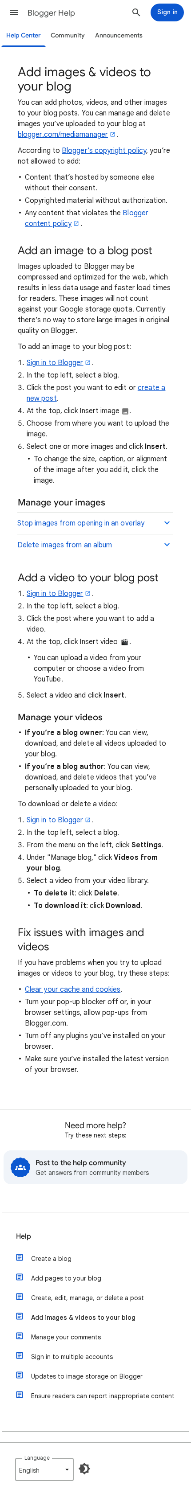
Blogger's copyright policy (104, 150)
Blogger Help (51, 13)
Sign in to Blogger (55, 362)
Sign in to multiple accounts (72, 1357)
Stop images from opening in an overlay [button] (80, 523)
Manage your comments (66, 1337)
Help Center (23, 35)
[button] (14, 12)
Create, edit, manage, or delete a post (87, 1298)
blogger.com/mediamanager (63, 134)
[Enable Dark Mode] (84, 1468)
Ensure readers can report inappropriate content (103, 1396)
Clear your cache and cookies (72, 989)
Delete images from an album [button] (64, 545)
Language (37, 1457)
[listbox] (44, 1469)
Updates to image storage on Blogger (87, 1376)
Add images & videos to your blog (83, 1318)
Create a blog (51, 1259)
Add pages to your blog (66, 1278)
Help (23, 1236)
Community (68, 35)
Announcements (119, 35)
